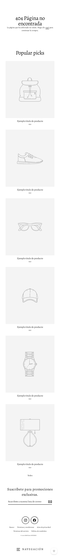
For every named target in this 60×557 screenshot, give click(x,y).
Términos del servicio (21, 531)
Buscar (11, 527)
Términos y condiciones (25, 527)
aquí (47, 27)
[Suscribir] (49, 502)
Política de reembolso (39, 531)
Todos (30, 475)
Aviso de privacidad (44, 527)
